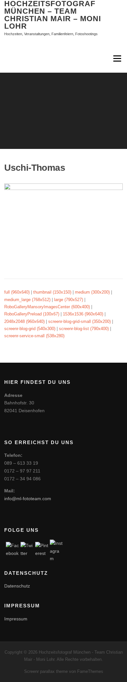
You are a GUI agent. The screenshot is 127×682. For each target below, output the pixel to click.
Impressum (15, 618)
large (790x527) (68, 299)
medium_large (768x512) (27, 299)
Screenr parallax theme (46, 671)
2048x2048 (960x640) (24, 321)
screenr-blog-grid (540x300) (29, 328)
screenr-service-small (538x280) (34, 335)
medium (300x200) (92, 292)
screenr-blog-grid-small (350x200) (79, 321)
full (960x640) (17, 292)
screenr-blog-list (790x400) (84, 328)
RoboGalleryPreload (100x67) (31, 314)
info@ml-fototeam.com (27, 498)
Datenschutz (17, 585)
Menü (116, 58)
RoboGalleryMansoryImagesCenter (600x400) (47, 306)
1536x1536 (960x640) (83, 314)
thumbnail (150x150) (52, 292)
